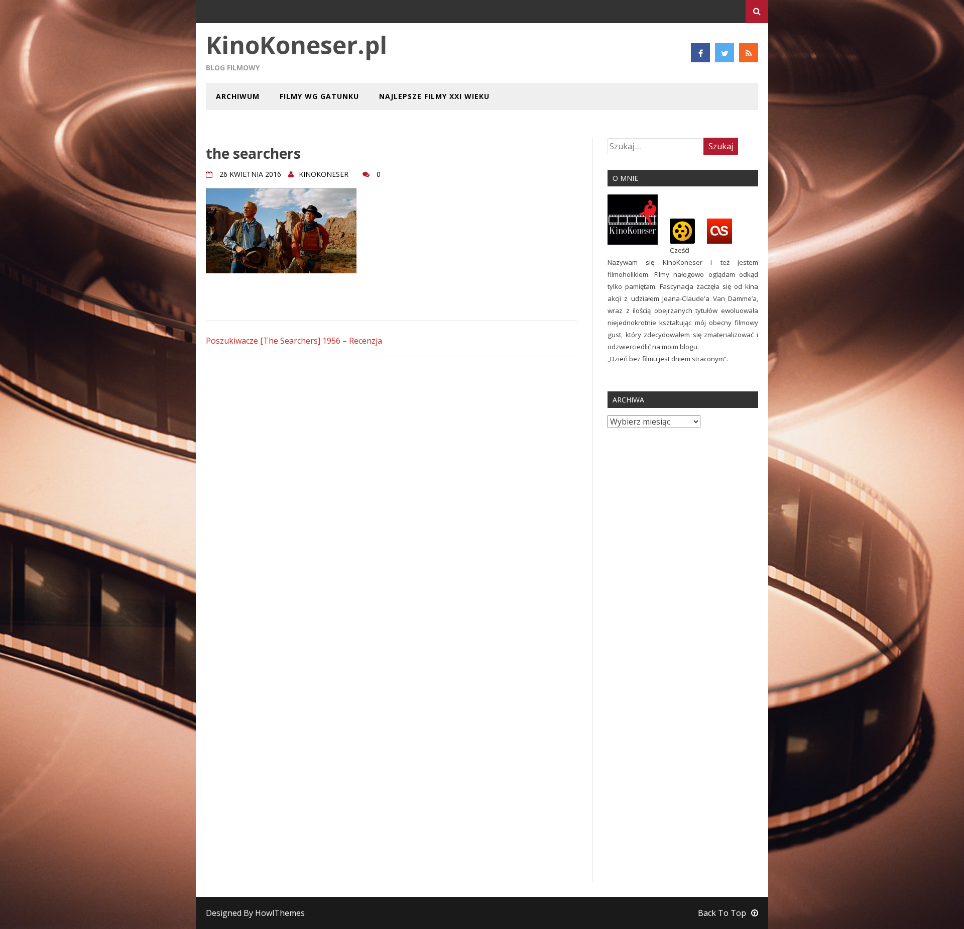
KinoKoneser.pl (296, 45)
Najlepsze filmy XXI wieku (434, 96)
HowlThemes (280, 912)
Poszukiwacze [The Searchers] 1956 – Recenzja (294, 340)
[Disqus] (391, 492)
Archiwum (238, 96)
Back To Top (722, 912)
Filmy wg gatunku (319, 96)
